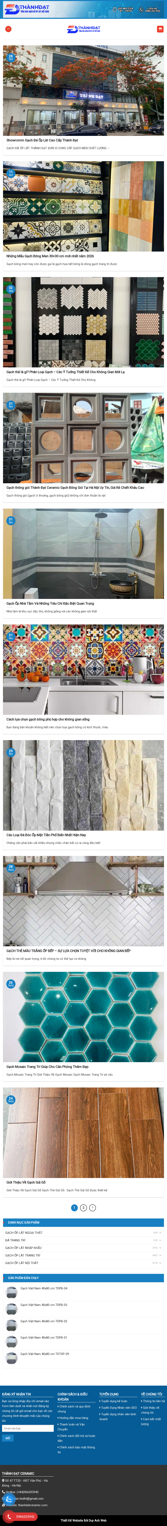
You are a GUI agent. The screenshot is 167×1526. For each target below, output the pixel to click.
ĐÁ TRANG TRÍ (15, 1240)
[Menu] (8, 29)
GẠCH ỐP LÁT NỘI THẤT (21, 1263)
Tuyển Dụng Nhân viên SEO (118, 1408)
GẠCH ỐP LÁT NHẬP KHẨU (23, 1248)
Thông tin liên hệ (153, 1401)
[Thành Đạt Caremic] (83, 29)
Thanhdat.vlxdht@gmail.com (25, 1498)
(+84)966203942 (27, 1492)
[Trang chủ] (83, 9)
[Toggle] (160, 1232)
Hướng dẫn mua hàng (73, 1418)
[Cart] (160, 29)
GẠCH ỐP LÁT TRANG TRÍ (22, 1255)
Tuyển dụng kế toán (113, 1401)
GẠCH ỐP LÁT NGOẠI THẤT (24, 1233)
